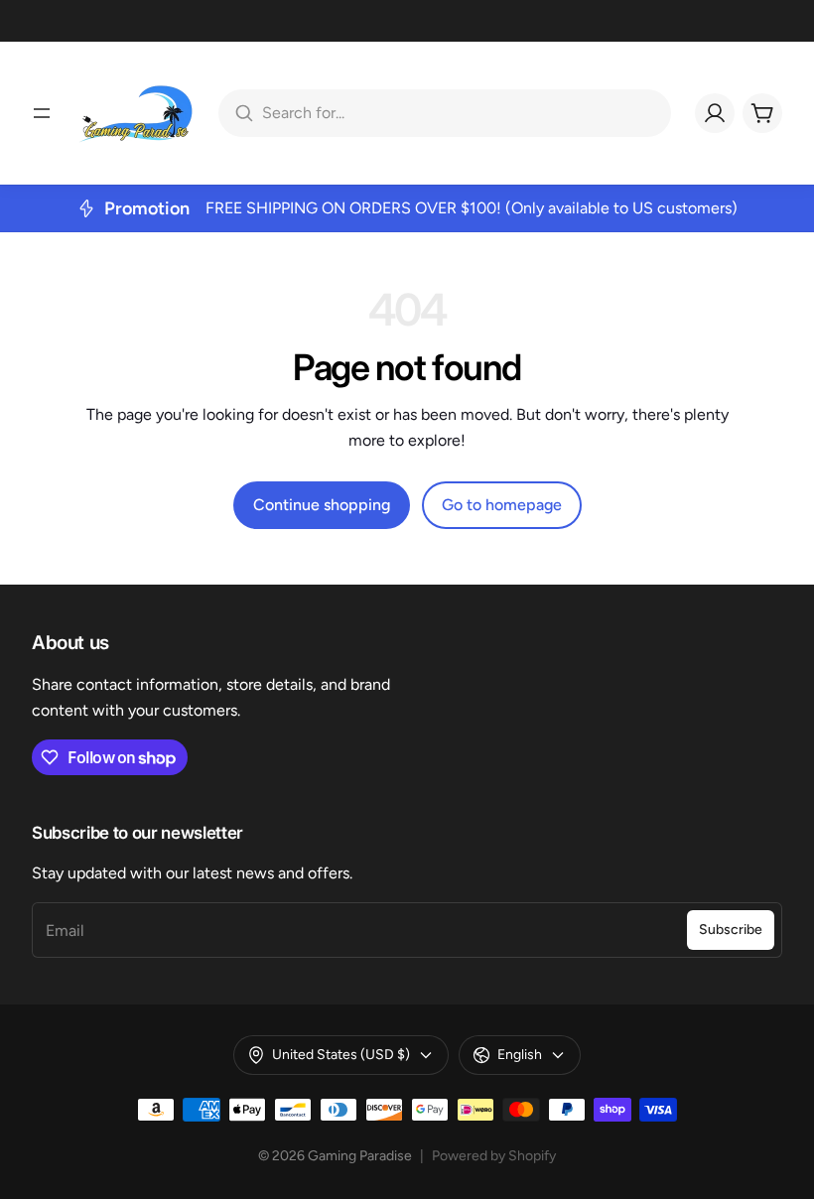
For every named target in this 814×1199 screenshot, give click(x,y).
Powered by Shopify (494, 1155)
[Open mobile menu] (42, 113)
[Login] (715, 113)
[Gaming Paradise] (135, 113)
